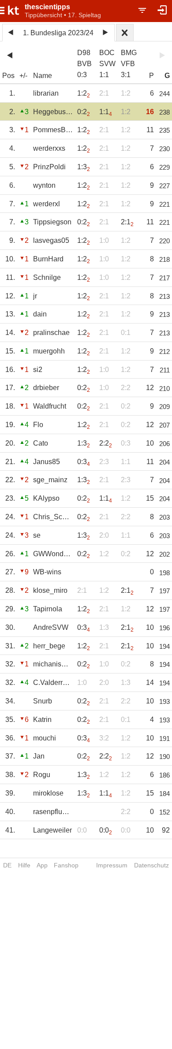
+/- (23, 75)
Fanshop (66, 865)
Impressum (111, 865)
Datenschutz (151, 865)
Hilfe (24, 865)
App (42, 865)
